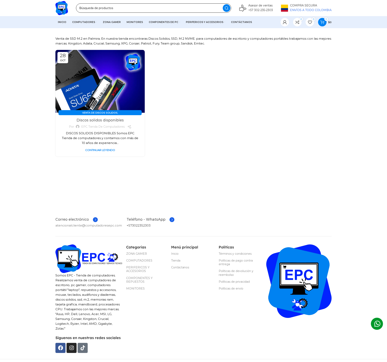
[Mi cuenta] (285, 22)
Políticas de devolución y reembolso (236, 272)
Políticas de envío (231, 288)
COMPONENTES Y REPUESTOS (139, 279)
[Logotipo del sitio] (61, 8)
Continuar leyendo (100, 150)
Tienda (175, 260)
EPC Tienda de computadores (103, 126)
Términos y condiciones (235, 253)
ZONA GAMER (136, 253)
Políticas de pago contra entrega (236, 262)
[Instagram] (72, 348)
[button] (377, 324)
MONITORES (135, 288)
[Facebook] (60, 348)
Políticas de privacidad (234, 281)
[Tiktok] (83, 348)
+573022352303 (139, 225)
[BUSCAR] (226, 8)
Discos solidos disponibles (100, 120)
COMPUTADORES (139, 260)
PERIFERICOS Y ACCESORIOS (138, 269)
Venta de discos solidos (100, 112)
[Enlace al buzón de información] (256, 8)
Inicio (175, 253)
